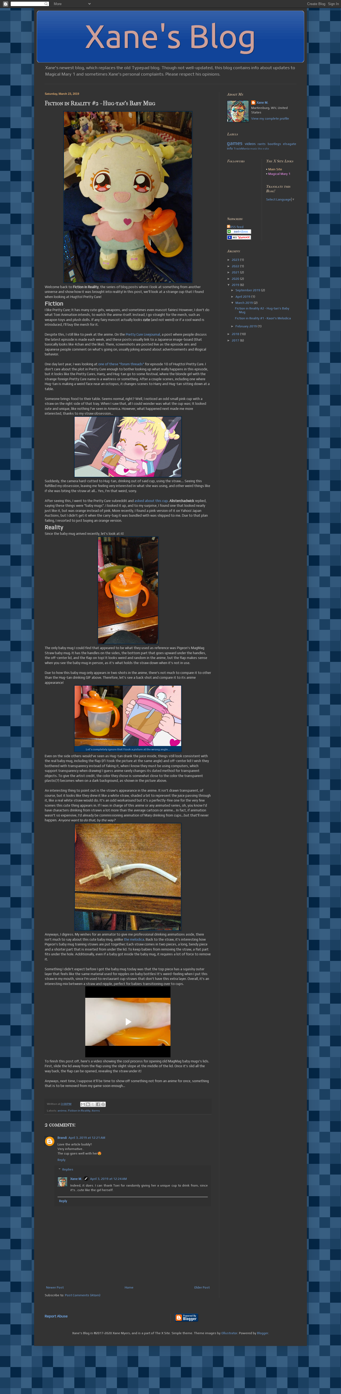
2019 (236, 285)
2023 (236, 260)
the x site (263, 148)
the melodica (134, 939)
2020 (236, 279)
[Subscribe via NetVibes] (239, 233)
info (230, 148)
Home (129, 1287)
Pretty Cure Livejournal (143, 334)
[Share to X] (93, 1104)
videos (250, 144)
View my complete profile (270, 118)
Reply (62, 1160)
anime (62, 1110)
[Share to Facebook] (98, 1104)
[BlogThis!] (88, 1104)
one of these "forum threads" (121, 364)
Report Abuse (56, 1316)
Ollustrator (229, 1333)
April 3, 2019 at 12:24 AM (108, 1179)
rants (262, 144)
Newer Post (55, 1287)
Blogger (262, 1333)
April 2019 (243, 297)
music (253, 148)
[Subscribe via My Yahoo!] (239, 239)
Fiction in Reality (79, 1110)
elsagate (289, 144)
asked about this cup (151, 501)
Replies (67, 1169)
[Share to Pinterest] (103, 1104)
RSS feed (236, 227)
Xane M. (76, 1179)
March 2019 (245, 303)
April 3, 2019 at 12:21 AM (86, 1138)
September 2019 (248, 290)
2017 (236, 340)
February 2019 (247, 326)
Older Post (202, 1287)
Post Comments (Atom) (82, 1295)
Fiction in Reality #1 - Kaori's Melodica (263, 318)
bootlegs (274, 144)
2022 (236, 266)
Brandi (62, 1138)
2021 (236, 272)
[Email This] (83, 1104)
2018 (236, 334)
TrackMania (242, 148)
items (96, 1110)
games (234, 143)
